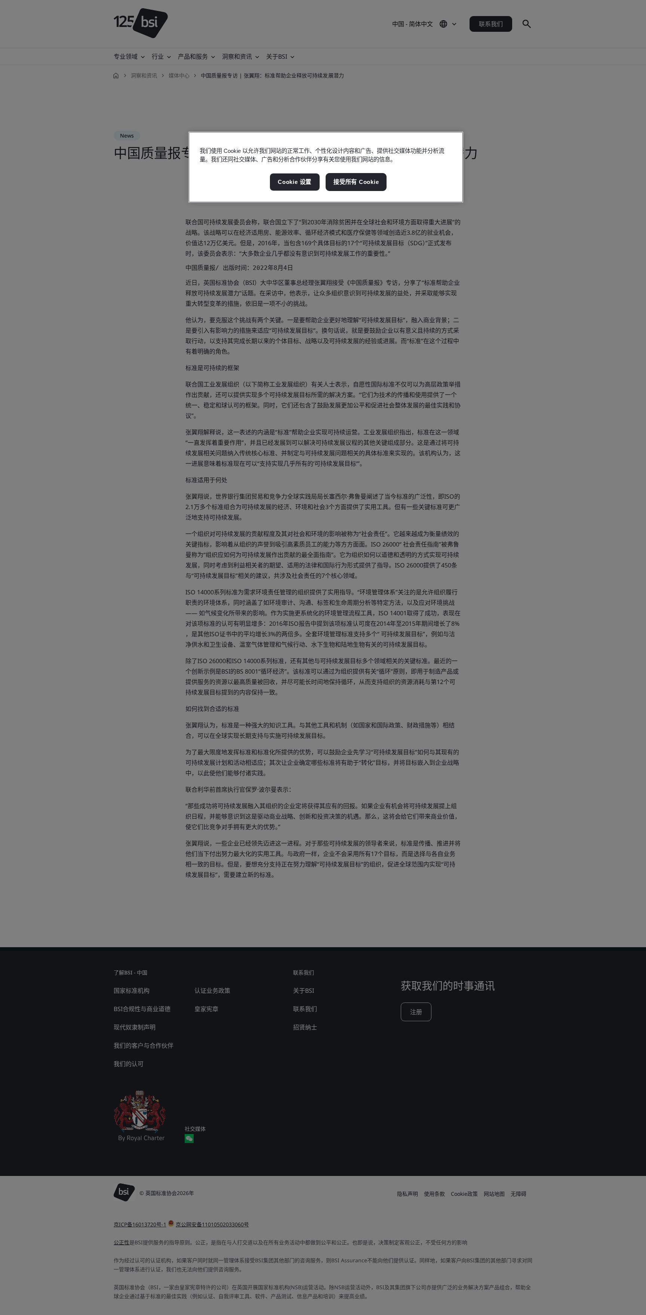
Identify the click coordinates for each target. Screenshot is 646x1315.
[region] (325, 167)
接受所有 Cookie (356, 182)
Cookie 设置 (294, 182)
